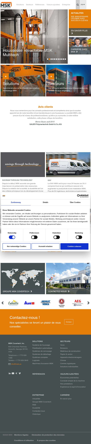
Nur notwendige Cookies (16, 246)
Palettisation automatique (42, 348)
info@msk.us (16, 364)
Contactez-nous (57, 291)
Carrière (19, 14)
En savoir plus (65, 399)
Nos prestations (66, 384)
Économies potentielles (69, 378)
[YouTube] (13, 373)
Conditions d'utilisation (24, 440)
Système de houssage (41, 345)
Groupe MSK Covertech (16, 291)
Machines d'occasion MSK (42, 363)
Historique (36, 414)
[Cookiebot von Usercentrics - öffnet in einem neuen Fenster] (78, 196)
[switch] (34, 237)
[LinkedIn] (9, 373)
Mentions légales (21, 435)
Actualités (36, 399)
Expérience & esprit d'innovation (73, 387)
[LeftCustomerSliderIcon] (3, 303)
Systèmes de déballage (41, 354)
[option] (34, 36)
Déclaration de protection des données (48, 435)
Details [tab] (45, 202)
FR (82, 5)
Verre (62, 345)
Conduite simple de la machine (72, 381)
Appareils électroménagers (70, 357)
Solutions (20, 5)
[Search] (78, 5)
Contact (68, 322)
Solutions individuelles (69, 367)
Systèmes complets (40, 357)
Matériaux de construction (70, 351)
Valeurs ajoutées (53, 5)
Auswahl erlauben (45, 246)
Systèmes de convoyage (42, 351)
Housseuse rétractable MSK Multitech (27, 52)
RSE (34, 405)
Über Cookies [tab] (75, 202)
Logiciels (36, 360)
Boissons (64, 348)
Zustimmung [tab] (16, 202)
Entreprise (66, 5)
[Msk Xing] (16, 373)
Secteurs (29, 5)
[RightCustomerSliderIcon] (88, 303)
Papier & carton (66, 354)
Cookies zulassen (74, 246)
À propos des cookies (46, 440)
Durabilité (36, 408)
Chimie (63, 360)
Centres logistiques (67, 363)
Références (39, 5)
